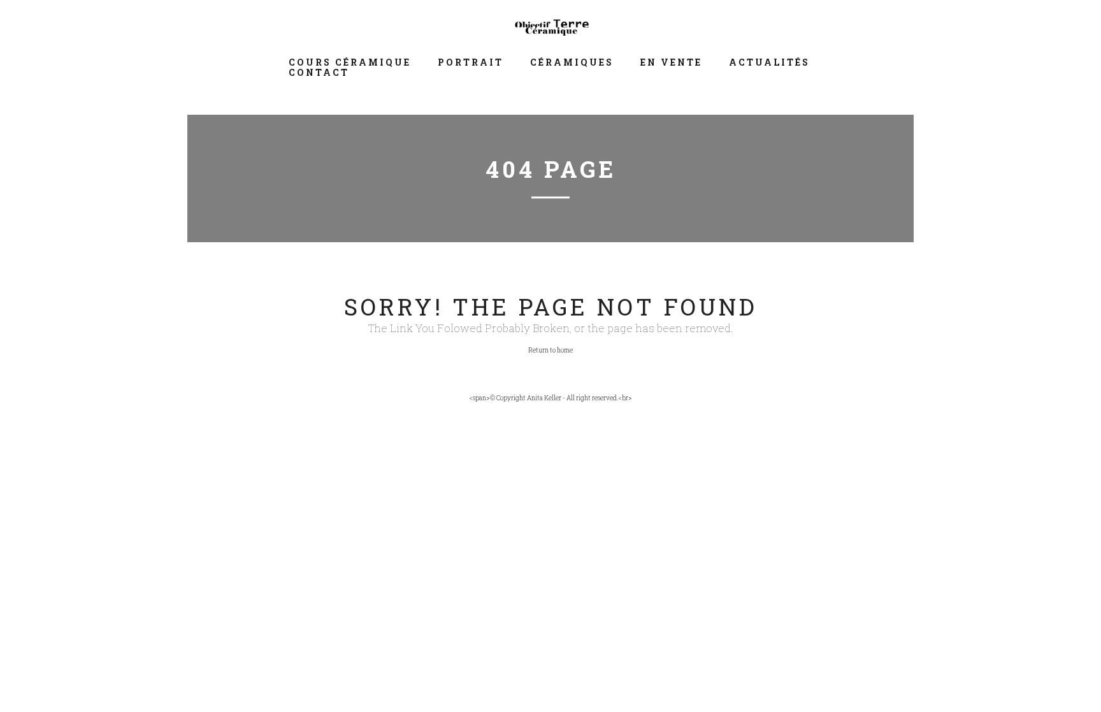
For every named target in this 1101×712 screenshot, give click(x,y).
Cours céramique (350, 62)
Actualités (769, 62)
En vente (671, 62)
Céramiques (572, 62)
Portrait (470, 62)
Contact (319, 72)
